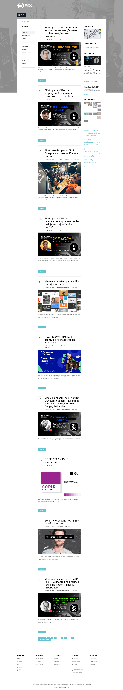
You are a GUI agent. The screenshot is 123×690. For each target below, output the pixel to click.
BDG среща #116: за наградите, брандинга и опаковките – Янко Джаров (60, 93)
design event (91, 133)
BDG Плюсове (93, 663)
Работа (76, 345)
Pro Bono (96, 4)
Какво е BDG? (20, 658)
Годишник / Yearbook (76, 661)
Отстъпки (73, 345)
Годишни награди (75, 666)
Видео (23, 43)
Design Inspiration (25, 35)
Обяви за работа (39, 663)
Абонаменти (19, 669)
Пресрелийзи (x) (39, 661)
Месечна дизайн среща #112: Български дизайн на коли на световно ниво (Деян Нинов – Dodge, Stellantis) (62, 402)
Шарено (23, 68)
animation (87, 130)
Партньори (56, 660)
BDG (65, 4)
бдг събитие (87, 149)
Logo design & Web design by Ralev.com (61, 687)
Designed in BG (75, 663)
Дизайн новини (69, 39)
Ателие (73, 667)
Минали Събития (25, 52)
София (94, 146)
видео (93, 149)
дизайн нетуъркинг (92, 153)
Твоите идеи (56, 666)
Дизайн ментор (75, 670)
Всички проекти (75, 658)
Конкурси (24, 49)
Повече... (42, 80)
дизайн (87, 151)
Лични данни (68, 682)
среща (85, 166)
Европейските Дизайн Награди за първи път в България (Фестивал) (92, 80)
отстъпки (94, 163)
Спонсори (56, 658)
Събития (70, 4)
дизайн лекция (94, 151)
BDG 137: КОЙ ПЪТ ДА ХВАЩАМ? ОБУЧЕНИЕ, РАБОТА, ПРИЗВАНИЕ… (92, 69)
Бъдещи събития (62, 39)
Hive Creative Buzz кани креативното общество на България (60, 339)
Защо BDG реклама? (40, 658)
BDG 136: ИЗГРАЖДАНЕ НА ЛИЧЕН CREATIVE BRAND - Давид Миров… (91, 87)
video (87, 144)
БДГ (97, 144)
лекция (89, 162)
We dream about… (57, 664)
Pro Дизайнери (58, 4)
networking (90, 139)
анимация (98, 146)
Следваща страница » (44, 639)
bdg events (96, 130)
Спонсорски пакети (39, 660)
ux (84, 145)
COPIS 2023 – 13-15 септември (56, 460)
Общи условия (76, 682)
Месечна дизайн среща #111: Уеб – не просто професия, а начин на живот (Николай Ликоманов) (62, 583)
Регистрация (92, 664)
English (23, 38)
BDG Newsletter (93, 658)
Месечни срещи (75, 660)
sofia (96, 142)
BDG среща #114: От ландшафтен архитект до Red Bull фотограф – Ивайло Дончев (62, 222)
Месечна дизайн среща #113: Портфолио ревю (62, 283)
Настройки (19, 667)
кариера (85, 162)
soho (98, 142)
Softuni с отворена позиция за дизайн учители (62, 522)
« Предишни (42, 637)
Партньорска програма (88, 146)
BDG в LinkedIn (57, 682)
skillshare (92, 142)
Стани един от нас (87, 4)
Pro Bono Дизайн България (77, 669)
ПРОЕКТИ (77, 4)
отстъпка (89, 163)
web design (93, 144)
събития (95, 166)
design (85, 133)
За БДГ (62, 682)
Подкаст (23, 57)
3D (84, 130)
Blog (24, 21)
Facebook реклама (39, 664)
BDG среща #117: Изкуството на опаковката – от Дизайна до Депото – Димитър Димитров (62, 31)
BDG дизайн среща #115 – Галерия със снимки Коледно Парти (62, 153)
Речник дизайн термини (77, 672)
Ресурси (23, 63)
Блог (18, 664)
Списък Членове (93, 661)
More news (86, 94)
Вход (102, 4)
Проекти (19, 663)
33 (72, 637)
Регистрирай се (20, 670)
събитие (90, 166)
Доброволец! (92, 660)
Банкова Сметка (57, 661)
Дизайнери (19, 661)
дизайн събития (95, 160)
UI (99, 142)
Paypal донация (57, 663)
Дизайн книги (74, 664)
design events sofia (91, 135)
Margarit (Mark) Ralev (50, 39)
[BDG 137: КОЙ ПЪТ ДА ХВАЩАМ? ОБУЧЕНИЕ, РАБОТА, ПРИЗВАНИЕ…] (92, 60)
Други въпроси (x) (20, 660)
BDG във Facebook (48, 682)
